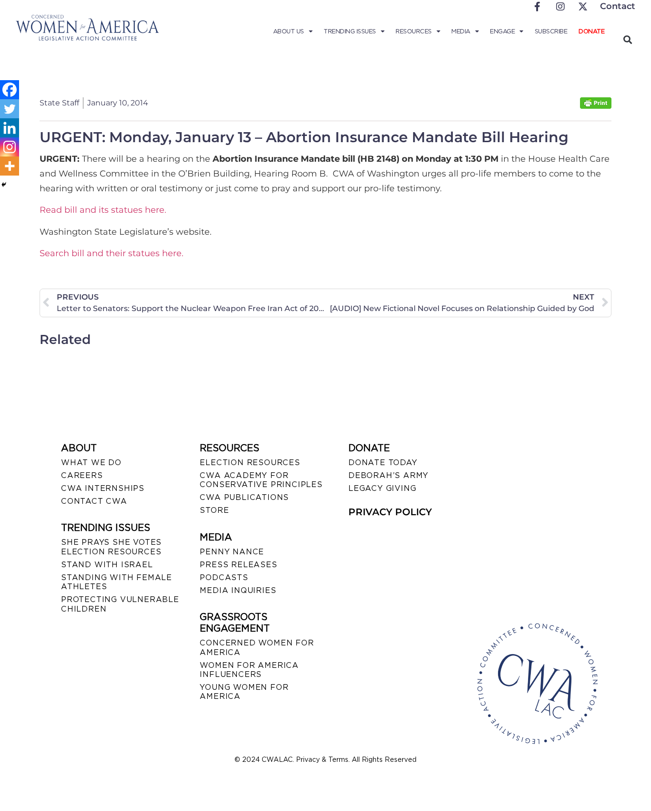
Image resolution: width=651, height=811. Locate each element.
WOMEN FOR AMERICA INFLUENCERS (249, 670)
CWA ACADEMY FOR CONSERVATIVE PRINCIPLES (261, 480)
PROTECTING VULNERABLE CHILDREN (120, 604)
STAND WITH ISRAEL (107, 564)
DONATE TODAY (382, 462)
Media (460, 31)
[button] (627, 39)
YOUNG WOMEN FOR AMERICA (244, 692)
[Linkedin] (9, 127)
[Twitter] (9, 108)
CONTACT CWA (94, 501)
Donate (591, 31)
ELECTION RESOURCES (250, 462)
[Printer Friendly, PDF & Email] (595, 106)
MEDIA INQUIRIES (238, 590)
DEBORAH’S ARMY (388, 475)
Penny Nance (232, 551)
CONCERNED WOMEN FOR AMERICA (257, 647)
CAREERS (82, 475)
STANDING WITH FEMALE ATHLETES (116, 582)
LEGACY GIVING (382, 488)
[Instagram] (9, 146)
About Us (288, 31)
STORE (214, 510)
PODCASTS (224, 577)
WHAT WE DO (91, 462)
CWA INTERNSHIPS (102, 488)
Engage (502, 31)
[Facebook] (9, 89)
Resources (414, 31)
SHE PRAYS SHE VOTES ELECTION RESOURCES (111, 547)
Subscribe (551, 31)
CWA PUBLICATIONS (244, 497)
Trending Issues (350, 31)
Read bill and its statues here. (103, 210)
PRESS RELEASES (238, 564)
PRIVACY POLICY (390, 512)
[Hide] (4, 184)
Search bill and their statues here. (111, 253)
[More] (9, 166)
